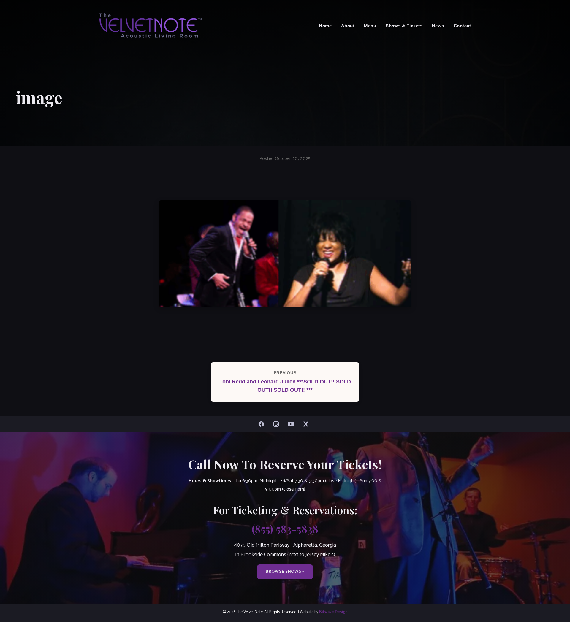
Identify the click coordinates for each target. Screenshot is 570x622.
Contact (462, 25)
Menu (370, 25)
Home (325, 25)
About (347, 25)
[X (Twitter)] (307, 424)
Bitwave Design (333, 612)
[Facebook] (262, 424)
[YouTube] (292, 424)
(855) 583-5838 (285, 528)
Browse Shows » (285, 571)
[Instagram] (277, 424)
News (438, 25)
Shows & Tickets (404, 25)
